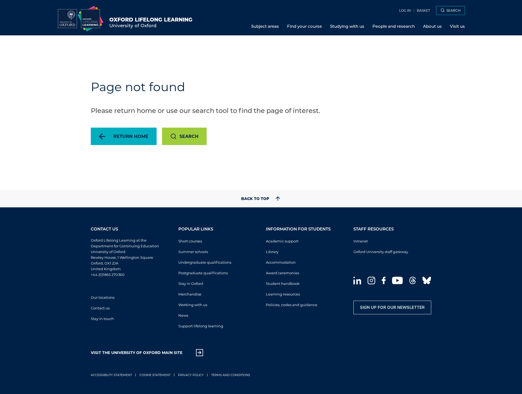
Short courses (190, 241)
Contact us (100, 308)
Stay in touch (102, 318)
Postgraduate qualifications (203, 272)
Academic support (282, 241)
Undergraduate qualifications (204, 262)
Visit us (457, 26)
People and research (393, 26)
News (183, 315)
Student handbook (283, 283)
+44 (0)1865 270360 (108, 274)
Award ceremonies (282, 272)
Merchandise (189, 294)
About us (432, 26)
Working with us (192, 304)
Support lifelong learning (200, 326)
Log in (405, 10)
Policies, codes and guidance (291, 304)
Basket (423, 10)
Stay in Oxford (190, 283)
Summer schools (193, 251)
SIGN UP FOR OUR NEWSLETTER (392, 307)
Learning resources (283, 294)
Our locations (102, 297)
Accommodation (281, 262)
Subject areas (265, 26)
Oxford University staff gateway (380, 251)
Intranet (360, 241)
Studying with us (347, 26)
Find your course (304, 26)
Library (272, 251)
